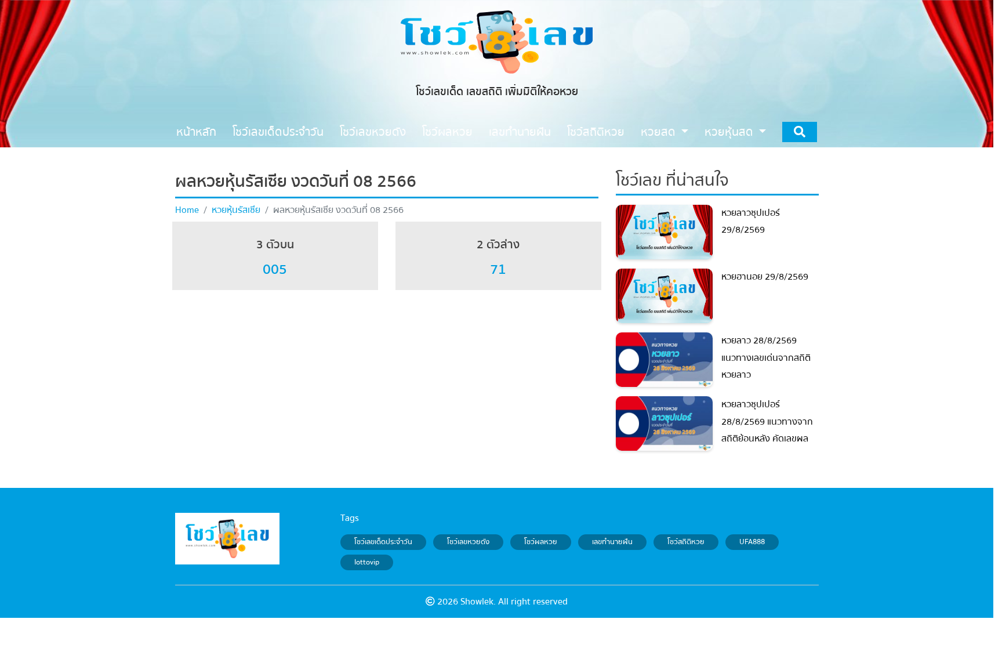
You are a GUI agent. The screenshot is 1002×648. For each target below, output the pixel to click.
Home (187, 210)
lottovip (366, 563)
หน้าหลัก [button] (196, 132)
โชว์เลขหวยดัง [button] (373, 132)
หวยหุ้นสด (730, 132)
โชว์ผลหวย (540, 542)
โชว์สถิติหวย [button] (596, 132)
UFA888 (752, 542)
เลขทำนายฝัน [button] (520, 132)
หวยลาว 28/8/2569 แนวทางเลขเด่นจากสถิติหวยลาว (766, 357)
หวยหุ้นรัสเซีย (236, 210)
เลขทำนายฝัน (612, 542)
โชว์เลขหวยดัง (468, 542)
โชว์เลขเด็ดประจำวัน (383, 542)
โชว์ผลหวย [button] (447, 132)
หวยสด (659, 132)
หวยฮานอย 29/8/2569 (764, 276)
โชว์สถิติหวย (686, 542)
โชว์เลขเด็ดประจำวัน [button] (278, 132)
